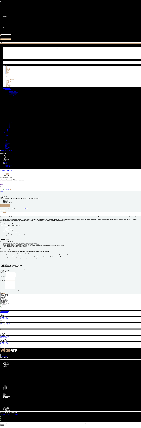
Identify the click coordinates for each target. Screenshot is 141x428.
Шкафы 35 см (11, 114)
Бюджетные (5, 380)
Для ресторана (5, 379)
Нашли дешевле (31, 198)
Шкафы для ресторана (13, 98)
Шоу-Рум (4, 156)
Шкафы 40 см (11, 115)
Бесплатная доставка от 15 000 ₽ (6, 170)
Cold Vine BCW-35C (4, 312)
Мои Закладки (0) (8, 29)
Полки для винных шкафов (10, 62)
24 (4, 58)
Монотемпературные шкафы (14, 106)
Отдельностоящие (6, 363)
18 (4, 57)
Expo (6, 138)
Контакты (4, 160)
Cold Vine (6, 135)
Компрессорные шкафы (13, 110)
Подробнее (26, 208)
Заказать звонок (4, 41)
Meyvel (6, 145)
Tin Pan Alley (7, 147)
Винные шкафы (8, 89)
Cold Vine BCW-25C (4, 318)
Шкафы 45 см (11, 116)
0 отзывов (2, 184)
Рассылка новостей (6, 410)
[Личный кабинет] (3, 28)
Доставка (4, 157)
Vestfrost (6, 148)
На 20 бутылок (12, 125)
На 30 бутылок (12, 127)
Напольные (5, 366)
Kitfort (6, 142)
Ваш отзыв (2, 289)
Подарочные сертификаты (8, 401)
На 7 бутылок (11, 120)
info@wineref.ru (6, 27)
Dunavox (6, 136)
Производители (6, 400)
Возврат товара (5, 397)
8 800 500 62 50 (3, 0)
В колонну (5, 365)
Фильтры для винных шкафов (10, 63)
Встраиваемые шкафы (13, 92)
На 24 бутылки (12, 126)
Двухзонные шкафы (13, 93)
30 (5, 58)
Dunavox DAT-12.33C (4, 330)
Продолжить (3, 293)
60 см (4, 54)
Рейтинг (2, 291)
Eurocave (6, 137)
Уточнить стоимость (5, 205)
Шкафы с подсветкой (13, 109)
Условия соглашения (6, 403)
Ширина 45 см (5, 385)
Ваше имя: (2, 272)
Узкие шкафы (11, 95)
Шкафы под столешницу (14, 96)
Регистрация (5, 4)
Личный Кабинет (6, 407)
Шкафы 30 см (11, 113)
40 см (4, 53)
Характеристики (6, 213)
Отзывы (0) (5, 214)
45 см (6, 53)
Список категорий (6, 88)
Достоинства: (3, 276)
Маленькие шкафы (12, 94)
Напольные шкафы (12, 108)
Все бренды (5, 65)
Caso (6, 134)
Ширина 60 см (5, 386)
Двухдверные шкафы (13, 111)
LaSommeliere (7, 143)
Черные (4, 389)
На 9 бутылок (11, 122)
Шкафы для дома (12, 97)
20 (3, 58)
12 (3, 57)
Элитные (4, 377)
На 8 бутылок (11, 121)
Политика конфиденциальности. (6, 414)
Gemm (6, 139)
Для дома (4, 378)
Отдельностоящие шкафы (14, 105)
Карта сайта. (15, 414)
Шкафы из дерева (12, 91)
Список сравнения (8, 30)
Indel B (6, 140)
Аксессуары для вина (7, 60)
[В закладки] (0, 186)
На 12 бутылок (12, 123)
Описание (4, 212)
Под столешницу (6, 364)
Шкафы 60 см (11, 117)
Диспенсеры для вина (9, 61)
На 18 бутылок (12, 124)
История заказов (6, 408)
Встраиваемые (5, 362)
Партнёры (4, 402)
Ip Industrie (7, 141)
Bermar (6, 133)
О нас (4, 155)
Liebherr (6, 144)
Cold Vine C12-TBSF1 (4, 343)
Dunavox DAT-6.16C (4, 337)
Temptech (6, 146)
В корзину (2, 315)
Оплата (4, 158)
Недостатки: (2, 280)
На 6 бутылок (11, 119)
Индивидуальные (6, 381)
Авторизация (5, 5)
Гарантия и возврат (6, 159)
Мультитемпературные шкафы (15, 107)
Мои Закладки (5, 409)
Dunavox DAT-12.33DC (4, 324)
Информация (3, 153)
